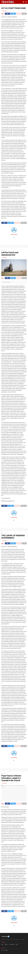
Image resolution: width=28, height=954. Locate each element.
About (2, 944)
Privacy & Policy (11, 944)
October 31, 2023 (11, 10)
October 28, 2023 (11, 540)
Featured (5, 5)
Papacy (5, 773)
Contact (17, 944)
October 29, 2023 (11, 257)
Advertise (6, 944)
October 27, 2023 (11, 783)
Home (2, 5)
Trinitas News (4, 10)
